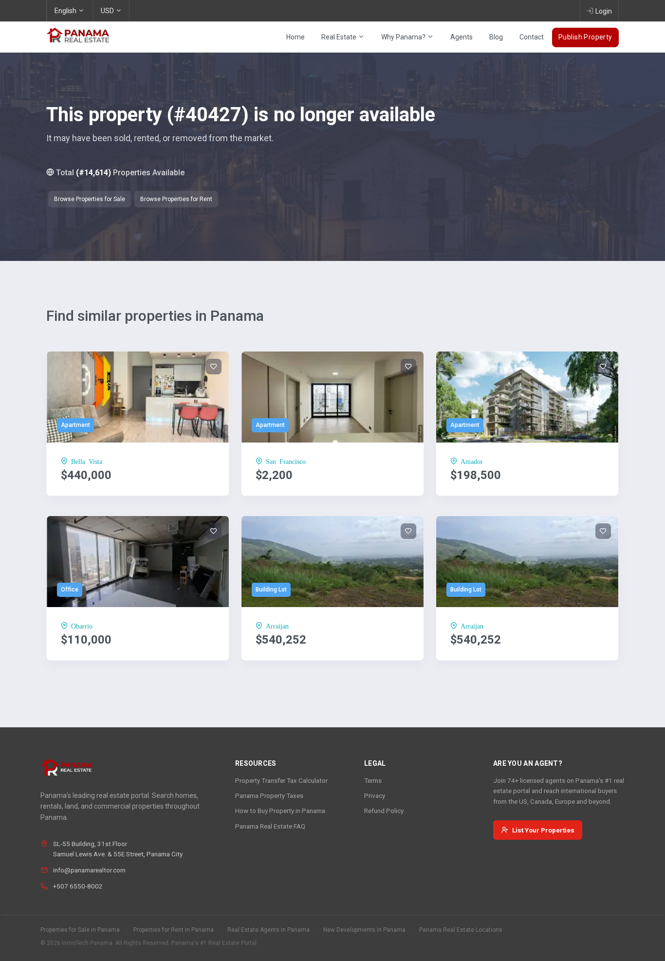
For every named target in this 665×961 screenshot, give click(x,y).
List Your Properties (543, 830)
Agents (461, 37)
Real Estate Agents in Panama (268, 929)
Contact (531, 37)
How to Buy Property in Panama (280, 810)
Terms (373, 780)
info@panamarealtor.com (89, 870)
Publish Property (585, 37)
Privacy (374, 795)
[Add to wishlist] (214, 366)
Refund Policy (384, 810)
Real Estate (339, 37)
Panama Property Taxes (269, 795)
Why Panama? (404, 37)
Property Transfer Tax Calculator (281, 780)
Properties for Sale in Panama (80, 929)
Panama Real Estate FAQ (270, 826)
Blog (496, 37)
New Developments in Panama (364, 929)
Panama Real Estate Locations (460, 929)
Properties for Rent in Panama (173, 929)
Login (603, 11)
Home (295, 37)
